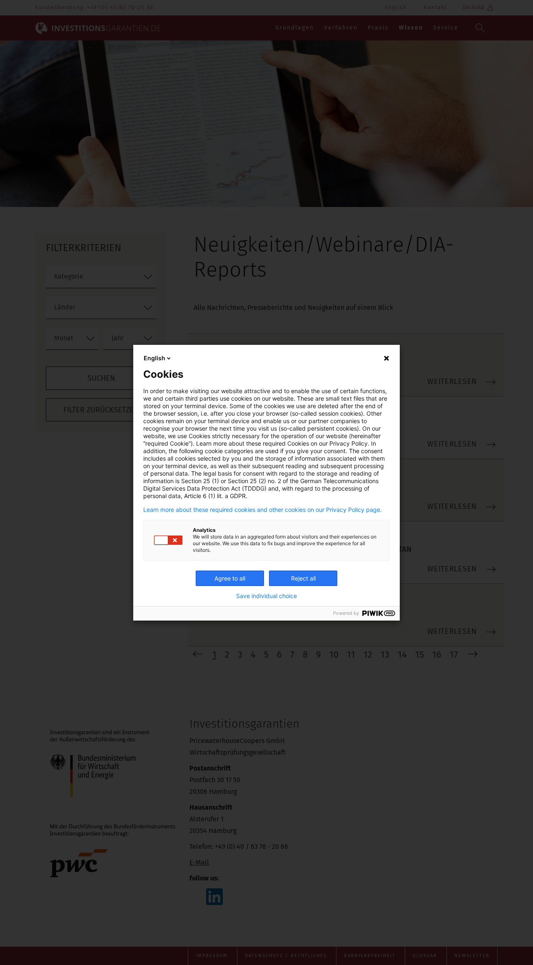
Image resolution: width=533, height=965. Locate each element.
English (154, 358)
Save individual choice (266, 596)
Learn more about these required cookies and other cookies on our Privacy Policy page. (262, 509)
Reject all (303, 578)
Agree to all (229, 578)
